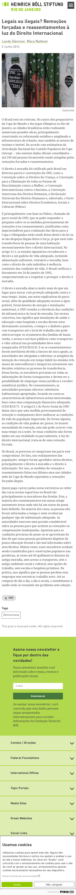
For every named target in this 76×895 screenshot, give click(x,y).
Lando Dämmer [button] (13, 41)
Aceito (17, 884)
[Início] (32, 6)
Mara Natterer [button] (37, 41)
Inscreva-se (38, 696)
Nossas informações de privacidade (19, 876)
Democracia (11, 614)
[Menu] (71, 5)
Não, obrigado (54, 884)
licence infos (68, 110)
